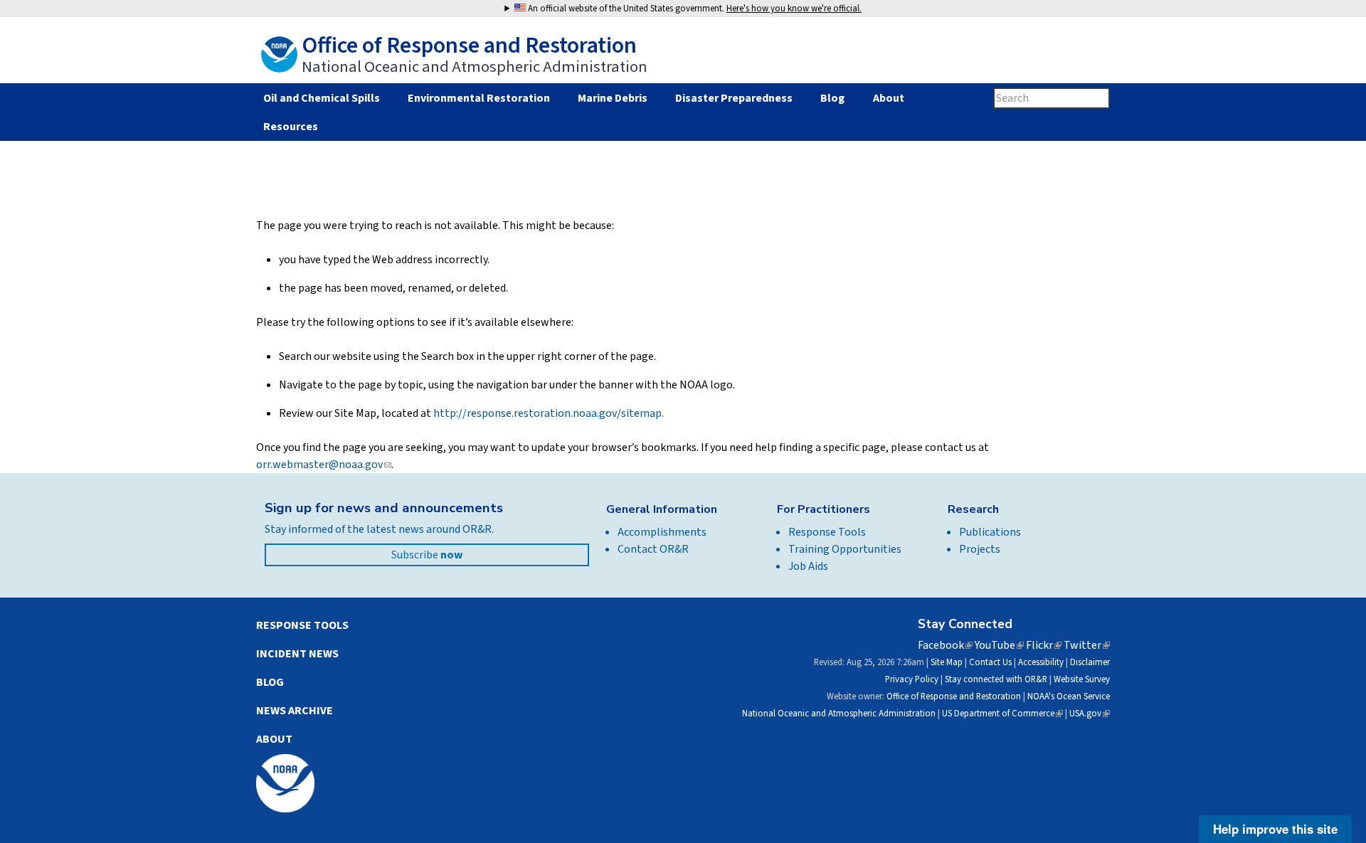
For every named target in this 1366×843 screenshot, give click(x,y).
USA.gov (1089, 713)
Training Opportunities (844, 549)
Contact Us (990, 662)
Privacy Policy (911, 679)
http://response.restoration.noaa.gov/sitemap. (548, 413)
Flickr (1043, 645)
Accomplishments (662, 532)
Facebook (945, 645)
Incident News (297, 654)
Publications (990, 532)
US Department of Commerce (1002, 713)
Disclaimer (1090, 662)
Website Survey (1082, 679)
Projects (979, 549)
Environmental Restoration (479, 98)
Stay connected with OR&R (996, 679)
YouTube (999, 645)
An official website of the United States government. (694, 8)
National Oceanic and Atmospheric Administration (839, 713)
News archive (294, 711)
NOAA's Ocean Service (1068, 696)
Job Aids (808, 566)
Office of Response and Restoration (953, 696)
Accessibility (1041, 662)
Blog (832, 98)
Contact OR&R (653, 549)
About (888, 98)
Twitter (1087, 645)
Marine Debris (612, 98)
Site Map (947, 662)
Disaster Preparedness (734, 98)
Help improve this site (1275, 828)
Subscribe (426, 555)
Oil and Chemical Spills (321, 98)
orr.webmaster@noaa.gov (323, 464)
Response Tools (827, 532)
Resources (290, 126)
